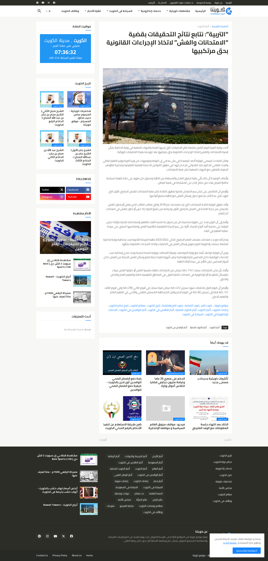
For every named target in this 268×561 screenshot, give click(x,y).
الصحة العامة (156, 493)
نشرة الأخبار (94, 11)
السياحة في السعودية (127, 487)
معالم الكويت (137, 305)
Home (89, 555)
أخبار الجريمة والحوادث (136, 456)
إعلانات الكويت (220, 310)
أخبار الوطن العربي (123, 474)
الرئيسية (229, 3)
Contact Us (42, 555)
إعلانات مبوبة (121, 481)
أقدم (103, 440)
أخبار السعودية (155, 462)
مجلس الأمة (225, 488)
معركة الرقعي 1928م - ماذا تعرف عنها (57, 294)
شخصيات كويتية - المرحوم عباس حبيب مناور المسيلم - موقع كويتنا (80, 118)
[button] (48, 11)
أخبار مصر (158, 481)
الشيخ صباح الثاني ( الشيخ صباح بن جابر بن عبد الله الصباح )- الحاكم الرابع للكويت (52, 118)
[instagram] (47, 536)
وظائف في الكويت (222, 501)
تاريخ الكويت (153, 305)
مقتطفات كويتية (179, 11)
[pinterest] (37, 2)
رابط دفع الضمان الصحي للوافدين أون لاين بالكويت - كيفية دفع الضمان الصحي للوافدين (123, 384)
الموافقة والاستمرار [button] (246, 550)
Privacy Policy (60, 555)
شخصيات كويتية (223, 481)
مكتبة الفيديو (127, 505)
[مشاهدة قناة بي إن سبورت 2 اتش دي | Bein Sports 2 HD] (82, 264)
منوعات (110, 505)
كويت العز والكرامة (172, 305)
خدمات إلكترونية (151, 11)
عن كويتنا (219, 3)
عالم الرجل (157, 499)
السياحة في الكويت (192, 314)
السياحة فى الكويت (120, 11)
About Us (77, 555)
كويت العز (206, 305)
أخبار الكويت (203, 26)
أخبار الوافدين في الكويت (132, 310)
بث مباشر (139, 493)
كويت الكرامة (192, 305)
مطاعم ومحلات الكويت (151, 505)
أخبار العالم (157, 468)
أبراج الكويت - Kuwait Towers (58, 278)
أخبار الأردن (157, 456)
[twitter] (49, 2)
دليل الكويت (226, 475)
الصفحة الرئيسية (220, 26)
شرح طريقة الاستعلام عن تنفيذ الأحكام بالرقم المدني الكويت (122, 426)
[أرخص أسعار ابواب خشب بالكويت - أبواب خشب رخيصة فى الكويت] (89, 493)
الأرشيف (151, 3)
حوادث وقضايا (122, 493)
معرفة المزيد (230, 542)
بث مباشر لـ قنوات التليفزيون (181, 3)
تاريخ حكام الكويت (119, 305)
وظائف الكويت (70, 11)
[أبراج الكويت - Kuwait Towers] (82, 281)
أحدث (227, 440)
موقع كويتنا (221, 305)
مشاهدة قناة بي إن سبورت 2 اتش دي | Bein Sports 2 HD (57, 264)
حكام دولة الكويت (222, 461)
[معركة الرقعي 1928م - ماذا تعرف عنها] (82, 297)
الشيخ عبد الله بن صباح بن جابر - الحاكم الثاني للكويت (54, 155)
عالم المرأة (141, 499)
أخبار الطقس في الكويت (161, 310)
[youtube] (43, 2)
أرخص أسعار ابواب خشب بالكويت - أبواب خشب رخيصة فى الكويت (57, 490)
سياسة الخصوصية (204, 3)
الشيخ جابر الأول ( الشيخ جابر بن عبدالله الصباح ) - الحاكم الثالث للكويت (81, 157)
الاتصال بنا (162, 3)
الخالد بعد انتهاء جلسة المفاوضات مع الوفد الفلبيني (210, 426)
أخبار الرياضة (113, 456)
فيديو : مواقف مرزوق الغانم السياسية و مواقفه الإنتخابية (166, 426)
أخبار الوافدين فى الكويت (176, 327)
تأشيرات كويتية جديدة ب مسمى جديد (212, 380)
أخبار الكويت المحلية (185, 310)
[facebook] (54, 2)
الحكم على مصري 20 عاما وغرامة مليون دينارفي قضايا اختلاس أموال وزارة (167, 382)
